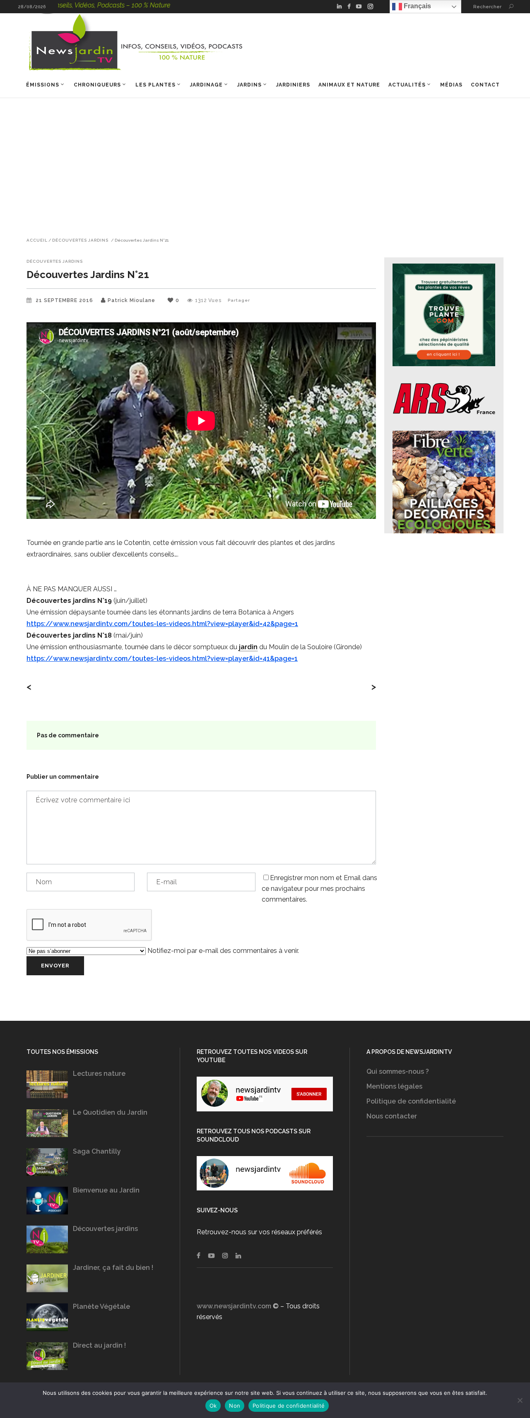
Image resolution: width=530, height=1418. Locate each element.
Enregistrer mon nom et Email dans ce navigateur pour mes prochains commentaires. (319, 888)
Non (234, 1405)
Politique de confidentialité (411, 1101)
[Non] (520, 1400)
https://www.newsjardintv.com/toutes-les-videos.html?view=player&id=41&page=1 (162, 658)
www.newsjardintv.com (234, 1306)
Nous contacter (391, 1116)
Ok (213, 1405)
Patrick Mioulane (131, 300)
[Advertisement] (265, 160)
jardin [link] (248, 647)
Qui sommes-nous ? (397, 1071)
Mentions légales (394, 1086)
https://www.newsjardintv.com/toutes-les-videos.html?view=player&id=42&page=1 (162, 624)
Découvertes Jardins (80, 240)
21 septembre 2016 (65, 300)
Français (416, 6)
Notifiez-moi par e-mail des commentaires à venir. (222, 951)
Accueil (37, 240)
